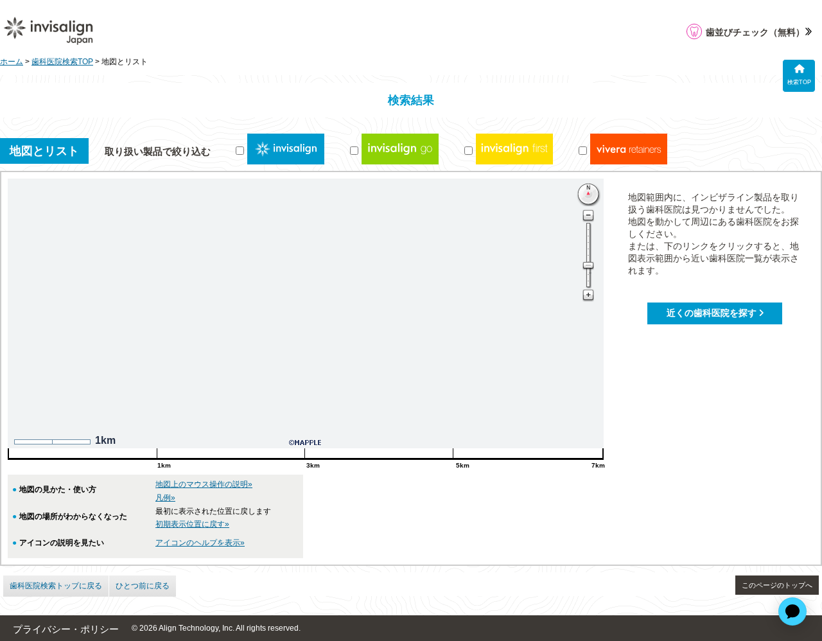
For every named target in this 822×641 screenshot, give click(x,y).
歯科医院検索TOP (62, 61)
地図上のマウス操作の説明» (203, 484)
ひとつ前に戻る (143, 585)
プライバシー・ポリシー (66, 629)
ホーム (11, 61)
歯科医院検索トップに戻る (56, 585)
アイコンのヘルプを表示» (200, 542)
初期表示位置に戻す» (192, 524)
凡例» (165, 497)
